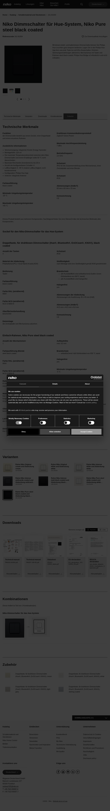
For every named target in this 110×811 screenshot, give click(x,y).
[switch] (43, 422)
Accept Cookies (86, 432)
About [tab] (87, 384)
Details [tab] (55, 384)
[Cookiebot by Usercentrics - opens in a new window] (92, 377)
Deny (23, 432)
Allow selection (55, 432)
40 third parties (25, 410)
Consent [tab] (23, 384)
